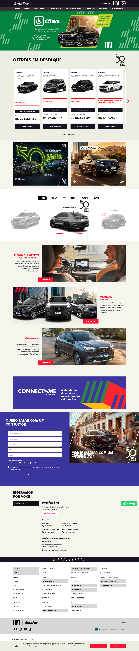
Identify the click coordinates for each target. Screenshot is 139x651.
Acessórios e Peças (78, 598)
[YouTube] (25, 629)
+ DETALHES (45, 280)
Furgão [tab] (85, 198)
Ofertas (18, 9)
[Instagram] (20, 629)
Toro (15, 585)
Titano (15, 577)
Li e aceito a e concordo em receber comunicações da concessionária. (34, 468)
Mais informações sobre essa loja (55, 550)
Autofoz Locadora (78, 581)
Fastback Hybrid (19, 589)
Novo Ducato (47, 569)
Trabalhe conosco (107, 573)
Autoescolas (47, 589)
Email (34, 463)
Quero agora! (27, 126)
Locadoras (46, 606)
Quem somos (76, 610)
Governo (45, 598)
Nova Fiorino (18, 610)
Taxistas (45, 602)
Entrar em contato (34, 475)
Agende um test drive (109, 581)
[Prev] (128, 101)
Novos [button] (27, 9)
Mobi (44, 573)
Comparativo (106, 585)
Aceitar (98, 646)
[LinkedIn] (30, 629)
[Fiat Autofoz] (21, 3)
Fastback (16, 602)
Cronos (16, 606)
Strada (15, 581)
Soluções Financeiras (74, 9)
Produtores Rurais (49, 594)
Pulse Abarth (18, 594)
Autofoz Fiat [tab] (20, 503)
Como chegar (51, 513)
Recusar (117, 646)
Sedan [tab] (73, 198)
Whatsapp (13, 463)
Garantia (74, 602)
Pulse (15, 598)
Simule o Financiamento (80, 573)
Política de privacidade (109, 577)
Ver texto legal (69, 44)
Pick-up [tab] (54, 198)
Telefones (105, 3)
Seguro (74, 577)
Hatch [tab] (97, 198)
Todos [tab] (42, 198)
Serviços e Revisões (78, 594)
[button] (10, 31)
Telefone (24, 463)
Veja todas (68, 135)
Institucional (117, 9)
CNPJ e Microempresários (51, 585)
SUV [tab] (63, 198)
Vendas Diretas (40, 9)
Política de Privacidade (25, 467)
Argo (44, 577)
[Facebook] (15, 629)
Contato (103, 569)
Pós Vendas (103, 9)
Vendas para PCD (56, 9)
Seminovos (91, 9)
